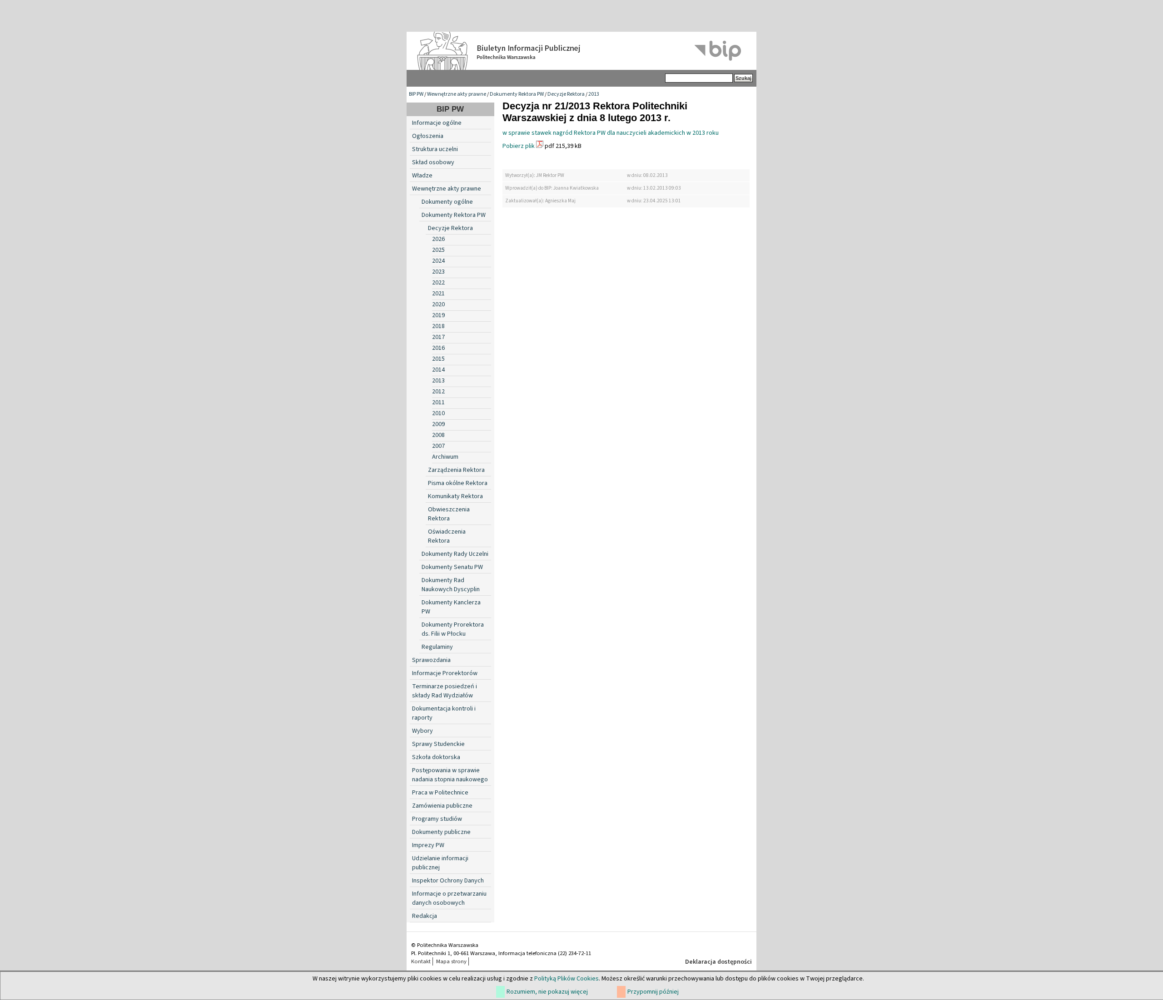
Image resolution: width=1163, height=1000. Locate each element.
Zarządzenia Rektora (456, 470)
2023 (438, 271)
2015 (438, 358)
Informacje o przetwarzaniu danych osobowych (449, 898)
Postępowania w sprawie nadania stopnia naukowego (450, 775)
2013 (593, 94)
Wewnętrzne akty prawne (456, 94)
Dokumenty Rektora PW (517, 94)
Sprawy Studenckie (438, 744)
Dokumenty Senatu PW (452, 567)
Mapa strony (451, 961)
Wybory (422, 730)
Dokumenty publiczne (441, 832)
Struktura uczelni (435, 149)
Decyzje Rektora (566, 94)
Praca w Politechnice (440, 792)
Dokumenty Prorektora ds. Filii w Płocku (453, 629)
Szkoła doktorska (436, 757)
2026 (438, 239)
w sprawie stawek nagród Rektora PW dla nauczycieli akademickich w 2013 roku (610, 132)
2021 (438, 293)
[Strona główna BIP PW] (581, 51)
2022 (438, 282)
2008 (438, 435)
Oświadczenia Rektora (447, 536)
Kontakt (421, 961)
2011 (438, 402)
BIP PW (416, 94)
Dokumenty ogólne (447, 201)
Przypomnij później (653, 991)
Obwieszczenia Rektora (449, 514)
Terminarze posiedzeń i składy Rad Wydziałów (444, 691)
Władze (422, 175)
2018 (438, 326)
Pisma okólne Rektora (457, 483)
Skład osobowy (433, 162)
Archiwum (445, 456)
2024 (438, 260)
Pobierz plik (518, 146)
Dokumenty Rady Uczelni (455, 554)
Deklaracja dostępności (718, 961)
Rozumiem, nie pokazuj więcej (547, 991)
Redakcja (424, 916)
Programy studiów (437, 819)
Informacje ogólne (437, 122)
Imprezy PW (428, 845)
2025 (438, 250)
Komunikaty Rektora (455, 496)
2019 (438, 315)
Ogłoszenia (427, 136)
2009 (438, 424)
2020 (438, 304)
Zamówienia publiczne (442, 805)
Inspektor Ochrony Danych (448, 880)
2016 (438, 348)
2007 (438, 446)
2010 (438, 413)
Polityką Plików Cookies (566, 978)
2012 (438, 391)
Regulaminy (437, 647)
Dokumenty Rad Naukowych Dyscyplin (451, 585)
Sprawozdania (431, 660)
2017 (438, 337)
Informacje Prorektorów (444, 673)
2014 (438, 369)
